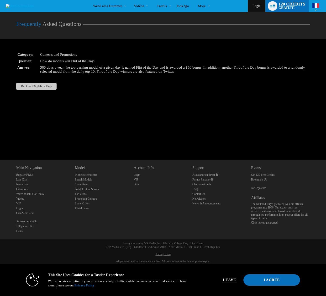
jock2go (182, 6)
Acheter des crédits (27, 221)
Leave (229, 280)
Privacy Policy (84, 285)
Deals (19, 231)
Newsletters (199, 198)
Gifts (136, 184)
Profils (162, 6)
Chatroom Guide (201, 184)
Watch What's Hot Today (30, 194)
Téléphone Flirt (24, 226)
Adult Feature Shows (87, 189)
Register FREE (24, 174)
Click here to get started (264, 222)
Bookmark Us (259, 179)
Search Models (83, 179)
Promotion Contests (86, 198)
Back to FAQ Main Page (36, 86)
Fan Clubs (81, 194)
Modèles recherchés (86, 174)
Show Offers (82, 203)
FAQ (195, 189)
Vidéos (139, 6)
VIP (18, 203)
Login (256, 6)
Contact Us (198, 194)
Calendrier (22, 189)
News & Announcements (206, 203)
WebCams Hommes (107, 6)
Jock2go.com (258, 188)
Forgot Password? (202, 179)
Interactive (22, 184)
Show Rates (82, 184)
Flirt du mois (82, 208)
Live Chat (21, 179)
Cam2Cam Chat (25, 213)
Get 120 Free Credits (263, 174)
